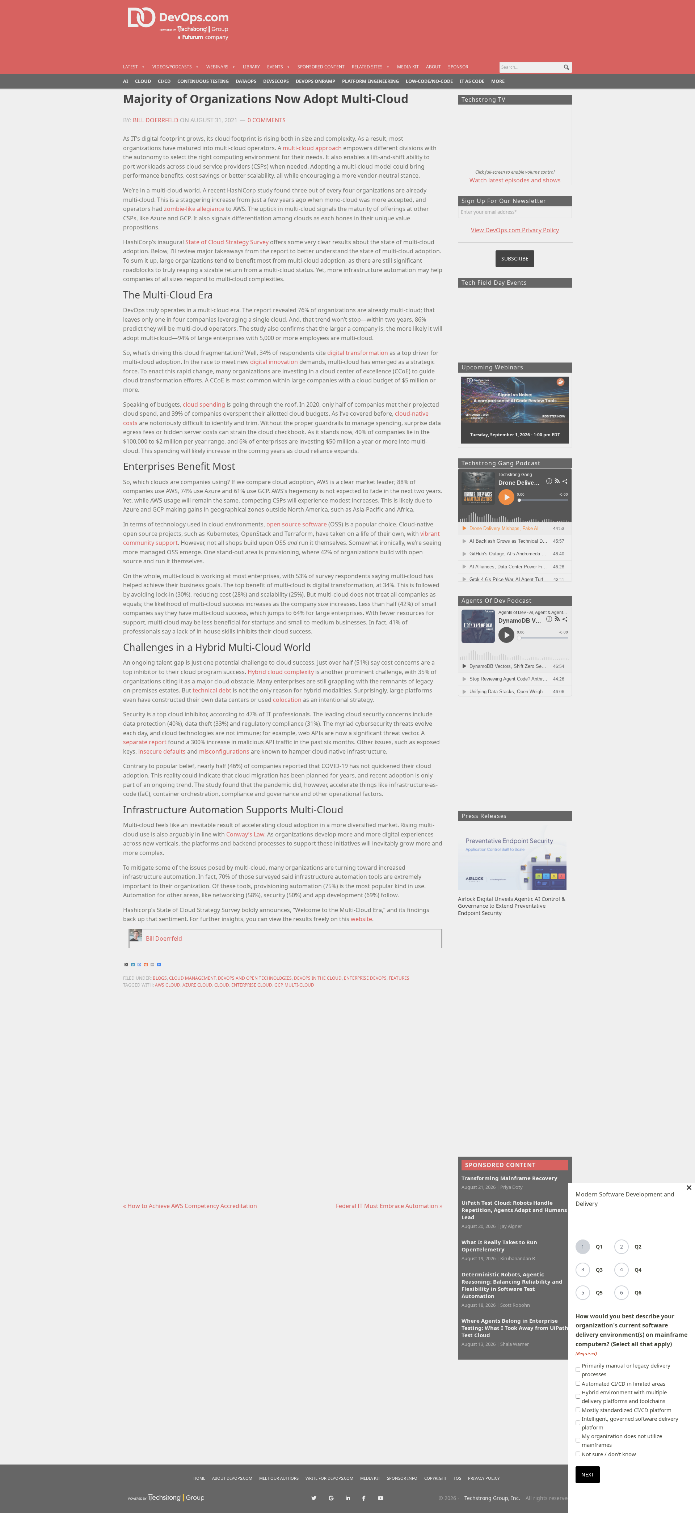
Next (587, 1474)
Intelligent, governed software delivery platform (630, 1423)
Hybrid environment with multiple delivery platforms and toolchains (624, 1396)
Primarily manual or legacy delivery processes (626, 1370)
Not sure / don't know (609, 1454)
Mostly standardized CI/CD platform (626, 1410)
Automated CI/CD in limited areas (623, 1383)
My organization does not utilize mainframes (622, 1440)
